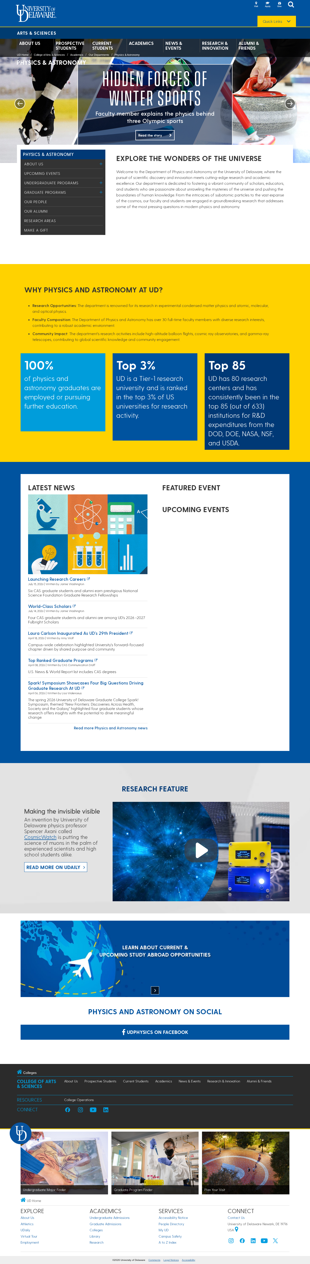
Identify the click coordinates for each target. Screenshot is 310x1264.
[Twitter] (275, 1242)
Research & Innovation (215, 45)
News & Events (173, 45)
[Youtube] (264, 1242)
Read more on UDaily (53, 867)
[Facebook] (242, 1242)
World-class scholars (49, 606)
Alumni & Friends (249, 45)
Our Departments (99, 54)
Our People (35, 202)
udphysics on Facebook (156, 1032)
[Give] (279, 5)
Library (95, 1236)
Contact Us (236, 1218)
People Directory (171, 1224)
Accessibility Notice (173, 1218)
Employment (30, 1242)
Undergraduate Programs (51, 183)
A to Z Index (168, 1242)
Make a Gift (36, 230)
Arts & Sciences (36, 32)
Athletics (27, 1224)
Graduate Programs (45, 192)
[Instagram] (231, 1242)
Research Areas (40, 220)
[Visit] (256, 5)
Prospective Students (70, 45)
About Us (29, 43)
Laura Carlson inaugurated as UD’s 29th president (78, 633)
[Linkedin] (253, 1242)
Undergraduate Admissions (110, 1218)
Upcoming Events (42, 173)
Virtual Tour (29, 1236)
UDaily (25, 1230)
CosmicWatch (40, 837)
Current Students (102, 45)
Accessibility (188, 1260)
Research (96, 1242)
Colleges (96, 1230)
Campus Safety (170, 1236)
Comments (154, 1260)
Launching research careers (57, 578)
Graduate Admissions (105, 1224)
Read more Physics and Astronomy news (110, 727)
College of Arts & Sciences (49, 54)
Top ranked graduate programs (60, 660)
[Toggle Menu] (101, 164)
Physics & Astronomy (127, 54)
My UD (164, 1230)
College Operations (79, 1100)
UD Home (23, 54)
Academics (141, 43)
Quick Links (272, 21)
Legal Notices (171, 1260)
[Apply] (267, 5)
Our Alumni (36, 211)
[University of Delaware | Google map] (236, 1230)
